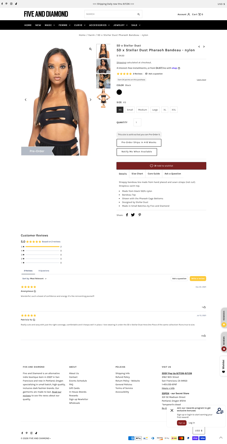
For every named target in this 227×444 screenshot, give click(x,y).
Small (130, 109)
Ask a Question (173, 173)
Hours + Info (168, 388)
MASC (48, 25)
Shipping (121, 62)
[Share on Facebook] (127, 215)
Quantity (122, 122)
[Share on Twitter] (133, 215)
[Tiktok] (16, 4)
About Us (74, 373)
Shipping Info (123, 373)
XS (120, 109)
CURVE (78, 25)
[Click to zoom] (90, 48)
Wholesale (74, 403)
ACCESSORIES (98, 25)
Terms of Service (124, 388)
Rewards (73, 395)
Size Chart (137, 173)
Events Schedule (78, 380)
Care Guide (154, 173)
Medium (142, 109)
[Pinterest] (6, 4)
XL (165, 109)
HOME (28, 25)
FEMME (63, 25)
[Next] (90, 99)
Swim (91, 35)
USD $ (221, 4)
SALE (134, 25)
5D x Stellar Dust (129, 45)
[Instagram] (10, 4)
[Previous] (25, 99)
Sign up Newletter (78, 399)
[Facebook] (2, 4)
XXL (174, 109)
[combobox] (110, 14)
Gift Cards (74, 388)
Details (123, 173)
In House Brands (77, 391)
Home (82, 35)
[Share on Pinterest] (140, 215)
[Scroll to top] (221, 438)
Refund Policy (123, 377)
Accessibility (122, 391)
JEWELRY (119, 25)
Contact (73, 377)
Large (155, 109)
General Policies (124, 384)
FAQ (71, 384)
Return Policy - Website (128, 380)
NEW (38, 25)
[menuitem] (28, 25)
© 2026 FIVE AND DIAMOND (35, 438)
